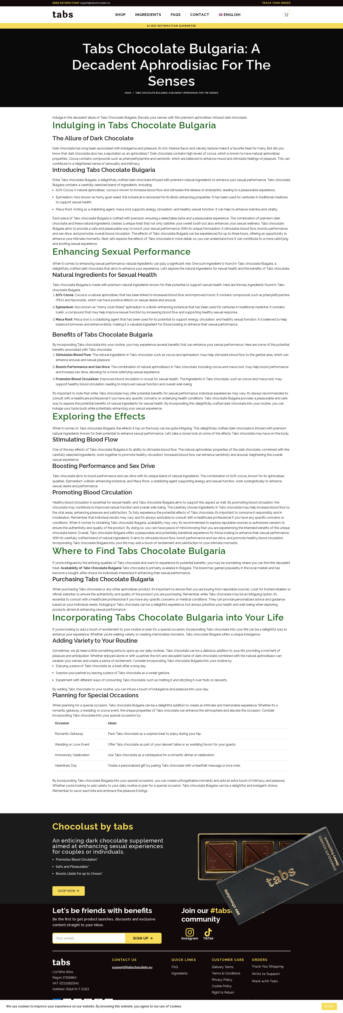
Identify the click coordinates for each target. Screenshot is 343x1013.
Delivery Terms (223, 967)
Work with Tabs (265, 981)
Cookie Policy (222, 986)
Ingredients (180, 973)
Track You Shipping (268, 966)
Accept (329, 1006)
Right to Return (223, 992)
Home (128, 92)
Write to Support (266, 974)
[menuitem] (230, 15)
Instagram (189, 938)
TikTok (208, 938)
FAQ (175, 967)
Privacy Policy (222, 980)
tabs (62, 14)
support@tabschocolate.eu (81, 3)
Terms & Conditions (226, 973)
